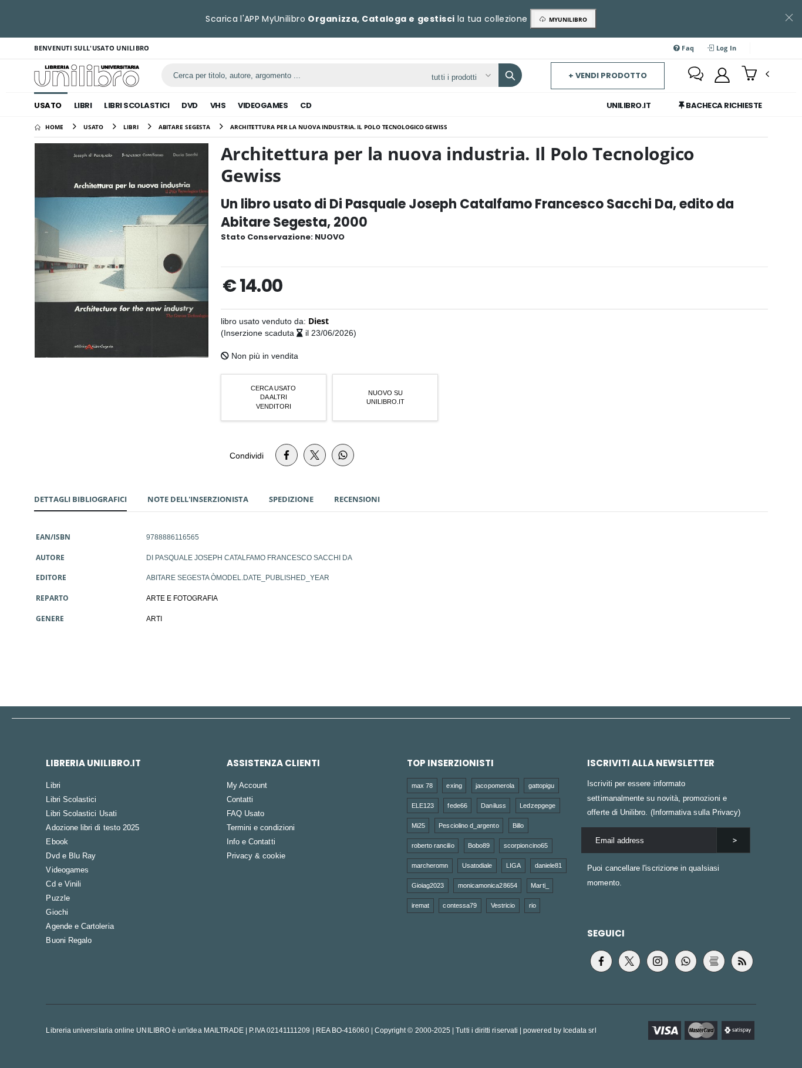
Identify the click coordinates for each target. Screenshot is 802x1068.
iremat (420, 905)
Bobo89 (479, 845)
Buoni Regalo (69, 940)
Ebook (57, 841)
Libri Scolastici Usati (81, 813)
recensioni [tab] (357, 499)
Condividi (247, 455)
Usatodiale (477, 865)
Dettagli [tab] (80, 499)
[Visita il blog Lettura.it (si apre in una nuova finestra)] (714, 961)
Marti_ (539, 885)
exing (453, 785)
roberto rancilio (433, 845)
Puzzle (57, 897)
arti (154, 618)
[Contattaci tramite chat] (695, 75)
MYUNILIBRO (566, 19)
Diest (318, 320)
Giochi (57, 912)
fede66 (457, 805)
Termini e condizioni (261, 827)
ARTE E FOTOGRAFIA (182, 597)
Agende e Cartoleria (79, 926)
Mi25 (418, 825)
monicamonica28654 (487, 885)
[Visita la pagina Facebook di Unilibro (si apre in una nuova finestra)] (601, 961)
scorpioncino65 (526, 845)
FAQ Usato (246, 813)
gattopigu (541, 785)
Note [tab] (197, 499)
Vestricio (503, 905)
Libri (83, 105)
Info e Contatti (251, 841)
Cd (305, 105)
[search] (510, 75)
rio (532, 905)
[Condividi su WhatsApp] (343, 455)
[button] (755, 74)
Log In (726, 47)
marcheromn (430, 865)
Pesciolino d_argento (468, 825)
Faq (687, 47)
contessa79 (460, 905)
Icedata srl (580, 1030)
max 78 (422, 785)
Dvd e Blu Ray (71, 855)
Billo (518, 825)
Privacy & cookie (256, 855)
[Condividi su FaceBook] (286, 455)
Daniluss (493, 805)
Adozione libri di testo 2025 (92, 827)
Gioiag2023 (428, 885)
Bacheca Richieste (723, 105)
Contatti (240, 799)
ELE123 (423, 805)
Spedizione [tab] (291, 499)
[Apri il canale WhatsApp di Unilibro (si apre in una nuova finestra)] (686, 961)
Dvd (189, 105)
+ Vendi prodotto (607, 75)
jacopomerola (495, 785)
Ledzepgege (537, 805)
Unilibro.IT (628, 105)
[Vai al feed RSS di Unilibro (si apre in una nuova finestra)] (742, 961)
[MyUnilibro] (722, 75)
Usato (48, 105)
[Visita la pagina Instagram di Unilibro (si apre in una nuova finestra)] (657, 961)
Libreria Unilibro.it (93, 763)
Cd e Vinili (63, 883)
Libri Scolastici (136, 105)
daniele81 (548, 865)
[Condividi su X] (315, 455)
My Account (247, 785)
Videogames (263, 105)
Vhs (218, 105)
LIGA (513, 865)
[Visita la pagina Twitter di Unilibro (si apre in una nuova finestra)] (629, 961)
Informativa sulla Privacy (696, 812)
